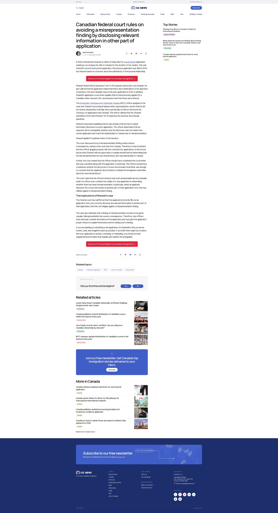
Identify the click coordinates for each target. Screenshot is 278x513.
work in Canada (116, 270)
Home (78, 14)
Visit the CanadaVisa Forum (185, 483)
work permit (130, 62)
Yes (126, 286)
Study (162, 14)
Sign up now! (121, 457)
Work (172, 14)
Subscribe (196, 8)
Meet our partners (147, 485)
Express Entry (105, 14)
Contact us (177, 474)
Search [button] (81, 8)
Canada (119, 14)
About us (144, 474)
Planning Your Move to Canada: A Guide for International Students (179, 30)
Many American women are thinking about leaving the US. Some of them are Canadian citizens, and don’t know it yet (182, 43)
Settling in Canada (195, 14)
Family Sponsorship (147, 14)
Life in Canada (113, 496)
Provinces (131, 14)
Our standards (145, 477)
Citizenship (90, 14)
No (138, 286)
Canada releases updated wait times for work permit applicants (180, 55)
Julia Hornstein (87, 52)
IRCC (106, 270)
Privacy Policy (197, 508)
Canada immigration (93, 270)
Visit (181, 14)
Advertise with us (146, 488)
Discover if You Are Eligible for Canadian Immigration (110, 78)
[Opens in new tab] (175, 494)
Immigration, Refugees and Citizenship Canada (100, 103)
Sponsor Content (169, 34)
